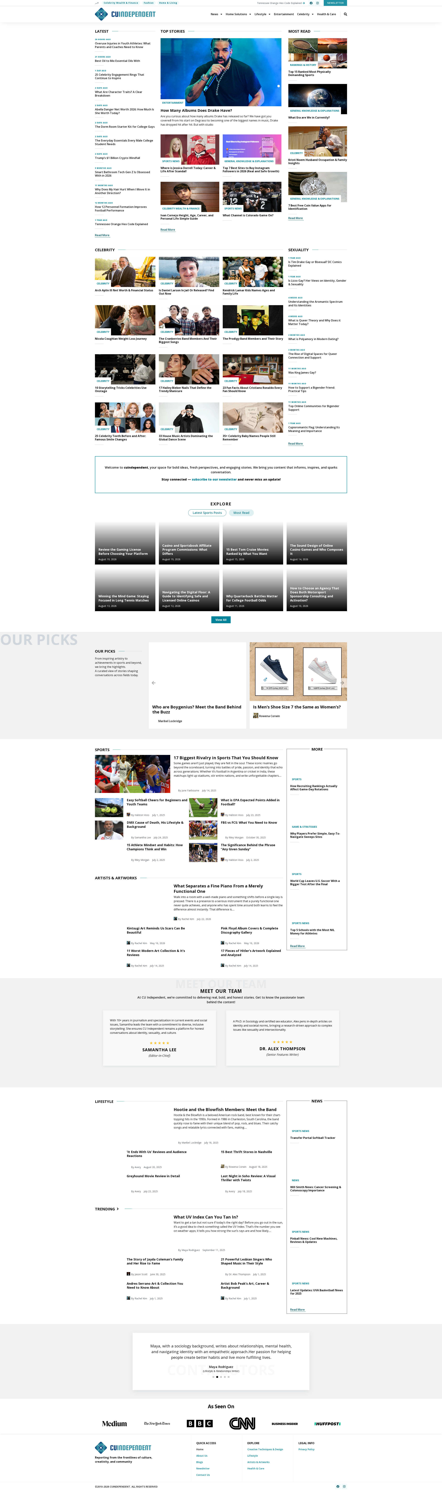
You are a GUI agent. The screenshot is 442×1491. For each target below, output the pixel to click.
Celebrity (303, 14)
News (214, 14)
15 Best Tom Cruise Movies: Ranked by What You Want (247, 551)
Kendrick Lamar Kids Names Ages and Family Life (249, 291)
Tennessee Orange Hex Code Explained (121, 224)
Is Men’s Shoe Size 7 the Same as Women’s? (196, 707)
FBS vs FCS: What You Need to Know (249, 822)
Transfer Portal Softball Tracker (312, 1138)
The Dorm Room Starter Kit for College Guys (125, 127)
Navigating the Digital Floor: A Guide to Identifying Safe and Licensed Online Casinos (186, 596)
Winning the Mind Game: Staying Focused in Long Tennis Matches (123, 598)
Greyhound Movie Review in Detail (153, 1176)
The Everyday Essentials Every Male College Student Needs (124, 142)
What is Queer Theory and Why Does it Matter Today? (314, 322)
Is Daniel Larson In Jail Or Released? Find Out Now (186, 291)
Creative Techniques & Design (265, 1449)
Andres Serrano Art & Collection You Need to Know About (155, 1285)
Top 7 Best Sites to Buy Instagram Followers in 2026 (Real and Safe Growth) (251, 169)
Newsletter (203, 1468)
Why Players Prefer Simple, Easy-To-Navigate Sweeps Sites (315, 835)
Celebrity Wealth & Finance (121, 2)
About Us (201, 1455)
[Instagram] (317, 3)
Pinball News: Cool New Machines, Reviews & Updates (314, 1240)
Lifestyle (260, 14)
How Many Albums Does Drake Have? (196, 110)
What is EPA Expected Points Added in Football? (250, 802)
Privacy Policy (307, 1449)
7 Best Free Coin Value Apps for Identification (309, 207)
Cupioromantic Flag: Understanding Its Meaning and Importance (314, 429)
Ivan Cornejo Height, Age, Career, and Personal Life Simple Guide (187, 216)
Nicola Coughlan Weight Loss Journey (121, 339)
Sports (296, 779)
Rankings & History (303, 65)
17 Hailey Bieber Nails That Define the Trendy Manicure (185, 389)
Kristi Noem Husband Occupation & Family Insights (317, 161)
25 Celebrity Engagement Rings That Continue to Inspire (119, 76)
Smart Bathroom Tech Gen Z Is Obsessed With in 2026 (122, 174)
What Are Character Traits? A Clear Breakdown (118, 93)
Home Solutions (236, 14)
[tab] (207, 512)
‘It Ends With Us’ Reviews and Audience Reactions (157, 1154)
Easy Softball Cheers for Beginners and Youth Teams (157, 802)
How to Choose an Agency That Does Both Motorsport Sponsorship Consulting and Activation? (314, 594)
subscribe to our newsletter (214, 479)
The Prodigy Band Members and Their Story (253, 339)
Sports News (171, 161)
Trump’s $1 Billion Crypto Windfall (117, 158)
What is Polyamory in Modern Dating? (313, 339)
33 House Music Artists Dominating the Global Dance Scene (186, 437)
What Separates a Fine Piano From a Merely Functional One (218, 888)
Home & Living (168, 2)
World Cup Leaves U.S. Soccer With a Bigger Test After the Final (315, 882)
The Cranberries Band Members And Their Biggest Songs (188, 340)
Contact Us (203, 1474)
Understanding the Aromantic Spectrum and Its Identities (315, 303)
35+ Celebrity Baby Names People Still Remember (249, 437)
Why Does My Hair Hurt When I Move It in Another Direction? (122, 191)
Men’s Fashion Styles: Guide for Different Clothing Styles (295, 709)
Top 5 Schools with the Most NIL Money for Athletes (312, 931)
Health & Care (326, 14)
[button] (153, 683)
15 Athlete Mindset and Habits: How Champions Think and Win (155, 847)
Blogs (199, 1462)
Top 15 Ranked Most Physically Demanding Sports (309, 73)
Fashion (149, 2)
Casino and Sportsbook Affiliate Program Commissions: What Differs (187, 549)
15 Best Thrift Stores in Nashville (246, 1152)
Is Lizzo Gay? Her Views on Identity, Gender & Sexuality (317, 282)
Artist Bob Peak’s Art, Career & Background (245, 1285)
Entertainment (284, 14)
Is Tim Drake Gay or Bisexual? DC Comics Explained (315, 263)
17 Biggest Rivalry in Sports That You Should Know (226, 757)
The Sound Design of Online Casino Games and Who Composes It (316, 549)
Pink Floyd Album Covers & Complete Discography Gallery (249, 930)
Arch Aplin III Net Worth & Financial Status (124, 290)
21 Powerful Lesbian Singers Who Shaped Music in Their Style (246, 1261)
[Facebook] (311, 3)
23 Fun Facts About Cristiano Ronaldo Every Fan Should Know (252, 389)
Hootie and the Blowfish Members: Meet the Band (225, 1109)
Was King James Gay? (302, 372)
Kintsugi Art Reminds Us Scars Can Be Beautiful (156, 930)
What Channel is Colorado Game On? (248, 215)
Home (199, 1449)
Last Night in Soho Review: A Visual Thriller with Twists (248, 1178)
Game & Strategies (304, 826)
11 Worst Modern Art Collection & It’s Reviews (156, 953)
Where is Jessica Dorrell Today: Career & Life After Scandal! (188, 169)
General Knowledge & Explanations (249, 161)
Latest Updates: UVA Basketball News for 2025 (316, 1291)
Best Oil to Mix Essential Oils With (117, 61)
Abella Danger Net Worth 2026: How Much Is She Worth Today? (124, 111)
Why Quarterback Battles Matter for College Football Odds (252, 598)
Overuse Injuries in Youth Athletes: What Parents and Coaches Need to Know (123, 45)
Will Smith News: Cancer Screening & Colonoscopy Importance (315, 1188)
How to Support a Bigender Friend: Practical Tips (311, 389)
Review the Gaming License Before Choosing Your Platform (123, 551)
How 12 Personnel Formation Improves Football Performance (121, 208)
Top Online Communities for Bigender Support (313, 408)
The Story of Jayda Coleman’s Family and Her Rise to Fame (155, 1261)
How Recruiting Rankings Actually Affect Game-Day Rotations (313, 787)
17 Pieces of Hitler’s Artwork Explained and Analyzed (251, 953)
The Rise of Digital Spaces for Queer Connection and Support (312, 355)
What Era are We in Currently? (309, 117)
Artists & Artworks (258, 1462)
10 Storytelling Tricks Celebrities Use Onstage (121, 389)
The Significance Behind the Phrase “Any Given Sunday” (248, 847)
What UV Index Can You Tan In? (206, 1217)
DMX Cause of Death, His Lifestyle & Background (155, 824)
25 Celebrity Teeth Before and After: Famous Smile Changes (120, 437)
